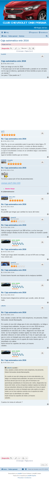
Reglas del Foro (6, 44)
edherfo (3, 305)
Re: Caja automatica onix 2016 (13, 139)
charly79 (13, 217)
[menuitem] (6, 32)
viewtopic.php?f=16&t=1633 (10, 183)
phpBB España (32, 475)
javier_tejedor (16, 240)
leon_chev (12, 196)
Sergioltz (10, 160)
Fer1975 (3, 54)
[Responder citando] (42, 56)
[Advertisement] (24, 104)
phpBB (19, 473)
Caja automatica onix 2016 (15, 40)
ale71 (2, 131)
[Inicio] (24, 11)
